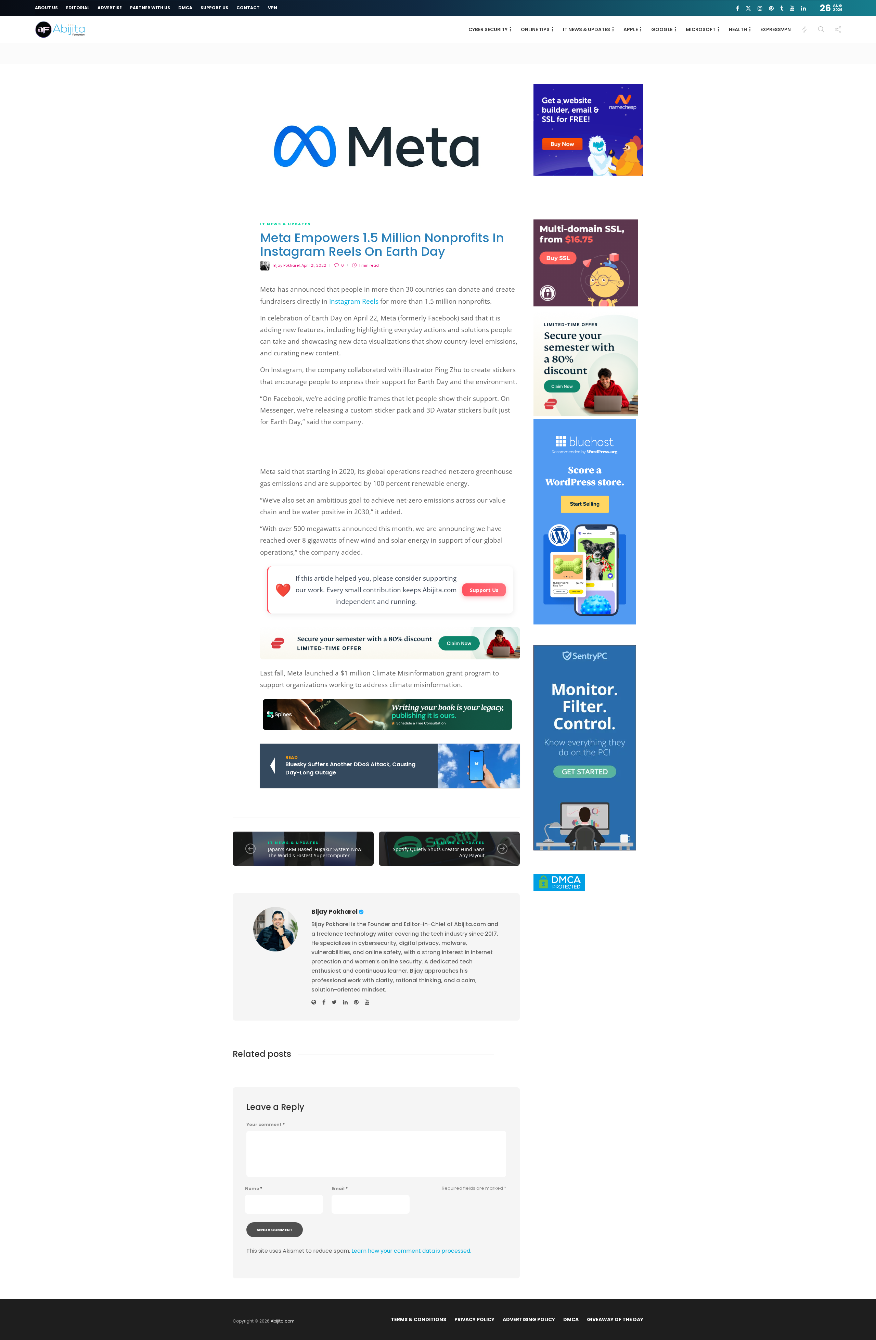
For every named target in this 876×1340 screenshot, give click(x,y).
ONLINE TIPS (535, 29)
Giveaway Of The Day (615, 1319)
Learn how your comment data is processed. (411, 1251)
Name (253, 1188)
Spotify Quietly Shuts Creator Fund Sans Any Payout (439, 852)
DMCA (185, 8)
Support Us (484, 589)
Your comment (265, 1124)
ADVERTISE (110, 8)
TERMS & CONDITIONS (418, 1319)
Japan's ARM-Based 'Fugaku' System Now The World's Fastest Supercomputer (314, 852)
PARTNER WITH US (150, 8)
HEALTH (738, 29)
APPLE (630, 29)
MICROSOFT (701, 29)
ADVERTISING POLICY (529, 1319)
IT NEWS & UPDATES (586, 29)
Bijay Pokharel (286, 265)
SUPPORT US (214, 8)
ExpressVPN (775, 29)
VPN (272, 8)
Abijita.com (283, 1321)
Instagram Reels (354, 301)
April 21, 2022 (313, 265)
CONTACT (248, 8)
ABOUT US (46, 8)
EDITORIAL (77, 8)
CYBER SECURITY (487, 29)
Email (340, 1188)
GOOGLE (661, 29)
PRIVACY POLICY (474, 1319)
